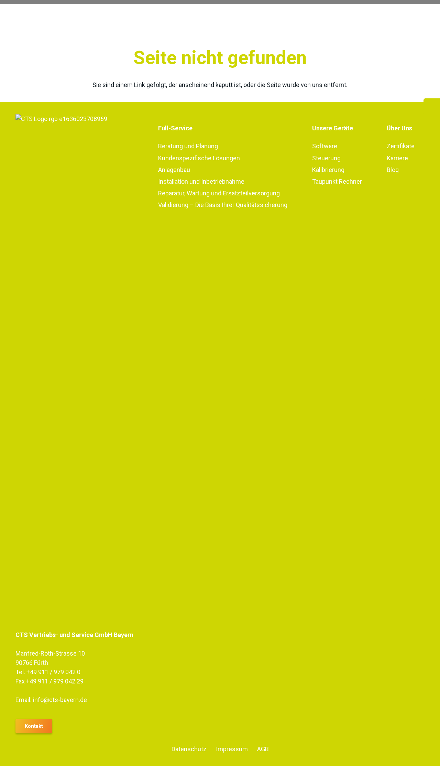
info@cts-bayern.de (60, 699)
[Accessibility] (432, 406)
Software (324, 146)
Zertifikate (401, 146)
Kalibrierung (328, 169)
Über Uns (399, 128)
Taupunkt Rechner (337, 181)
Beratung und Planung (188, 146)
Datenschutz (189, 749)
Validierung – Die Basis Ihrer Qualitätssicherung (222, 204)
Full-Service (175, 128)
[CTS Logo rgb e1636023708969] (77, 372)
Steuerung (326, 158)
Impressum (232, 749)
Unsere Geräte (332, 128)
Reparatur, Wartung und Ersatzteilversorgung (219, 193)
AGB (263, 749)
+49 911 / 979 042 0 (53, 672)
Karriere (397, 158)
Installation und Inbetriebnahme (201, 181)
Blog (393, 169)
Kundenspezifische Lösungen (199, 158)
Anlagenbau (174, 169)
